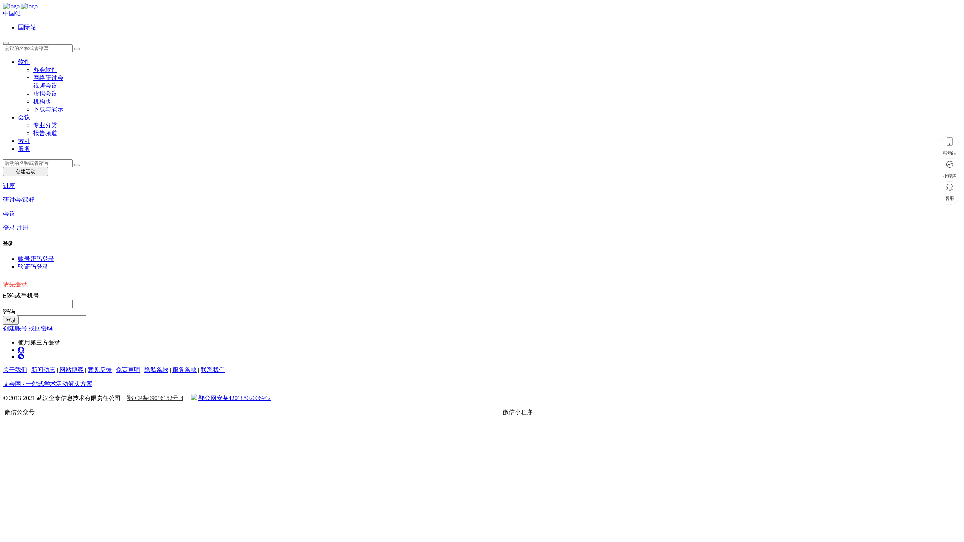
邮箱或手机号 (21, 295)
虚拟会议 (45, 93)
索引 (24, 141)
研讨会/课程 (19, 199)
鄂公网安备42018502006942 (234, 398)
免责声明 (128, 370)
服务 (24, 149)
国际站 (27, 27)
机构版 (42, 101)
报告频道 (45, 133)
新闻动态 (43, 370)
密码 (9, 311)
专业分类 (45, 125)
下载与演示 (48, 109)
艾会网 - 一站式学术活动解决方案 (47, 384)
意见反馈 (100, 370)
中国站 (12, 13)
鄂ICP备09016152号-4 (155, 398)
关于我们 (15, 370)
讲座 (9, 186)
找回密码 (41, 328)
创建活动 (25, 171)
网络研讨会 (48, 78)
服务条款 (184, 370)
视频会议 (45, 85)
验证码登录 (33, 266)
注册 (23, 227)
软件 (24, 62)
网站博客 (71, 370)
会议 (24, 117)
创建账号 (15, 328)
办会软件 (45, 70)
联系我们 (213, 370)
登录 (9, 227)
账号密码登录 (36, 259)
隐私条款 (156, 370)
